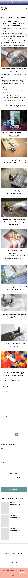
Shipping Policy (14, 562)
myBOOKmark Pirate (16, 346)
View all (23, 498)
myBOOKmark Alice (14, 135)
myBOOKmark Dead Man (14, 224)
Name (2, 448)
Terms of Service (15, 479)
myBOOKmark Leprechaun (17, 375)
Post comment (14, 473)
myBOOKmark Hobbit (14, 71)
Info (14, 564)
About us (13, 548)
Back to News (15, 489)
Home (14, 558)
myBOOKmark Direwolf (14, 317)
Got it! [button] (14, 575)
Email (3, 455)
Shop (14, 560)
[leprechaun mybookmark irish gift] (10, 375)
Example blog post (15, 504)
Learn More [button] (22, 572)
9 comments (3, 15)
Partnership (14, 567)
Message (3, 462)
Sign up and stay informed (13, 553)
